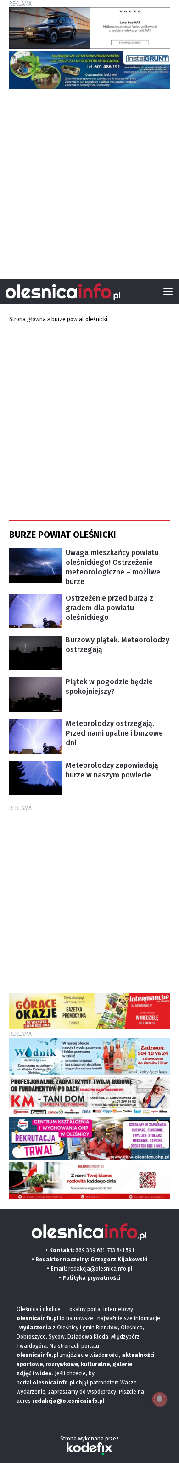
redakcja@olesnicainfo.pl (100, 1269)
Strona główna (27, 319)
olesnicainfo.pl (53, 1382)
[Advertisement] (89, 180)
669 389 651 (90, 1250)
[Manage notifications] (159, 1399)
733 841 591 (120, 1250)
